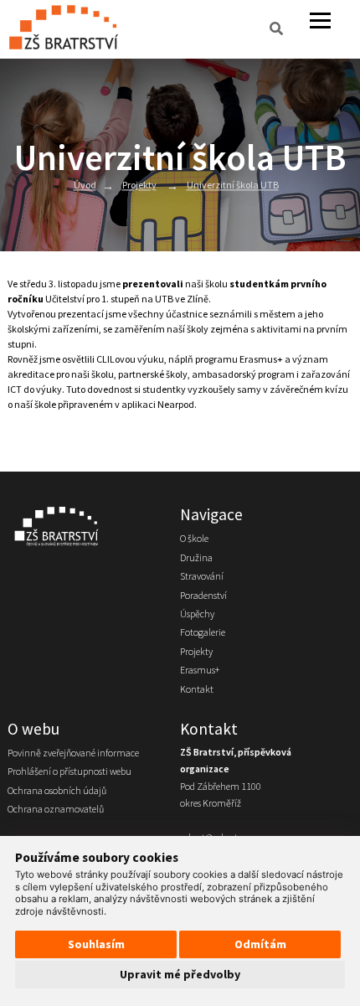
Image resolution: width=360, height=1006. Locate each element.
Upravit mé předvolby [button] (180, 974)
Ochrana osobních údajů (57, 790)
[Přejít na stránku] (67, 29)
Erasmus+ (199, 669)
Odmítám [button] (260, 944)
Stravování (202, 576)
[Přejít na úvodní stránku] (85, 526)
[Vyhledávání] (276, 29)
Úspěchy (197, 613)
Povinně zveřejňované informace (73, 752)
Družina (196, 557)
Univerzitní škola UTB (233, 185)
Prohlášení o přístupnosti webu (69, 771)
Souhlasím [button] (96, 944)
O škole (194, 538)
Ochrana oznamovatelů (56, 808)
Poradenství (203, 595)
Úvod (85, 185)
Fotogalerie (202, 632)
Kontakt (196, 689)
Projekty (139, 185)
